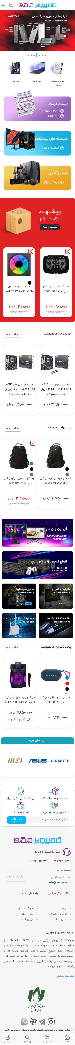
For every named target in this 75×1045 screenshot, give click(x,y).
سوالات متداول (26, 908)
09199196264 (38, 861)
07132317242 (62, 861)
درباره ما (63, 908)
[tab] (67, 1038)
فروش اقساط (27, 919)
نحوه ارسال (28, 913)
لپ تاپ (37, 81)
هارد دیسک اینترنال (58, 83)
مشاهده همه (50, 227)
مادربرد (16, 81)
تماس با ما (62, 919)
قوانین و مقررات (59, 913)
